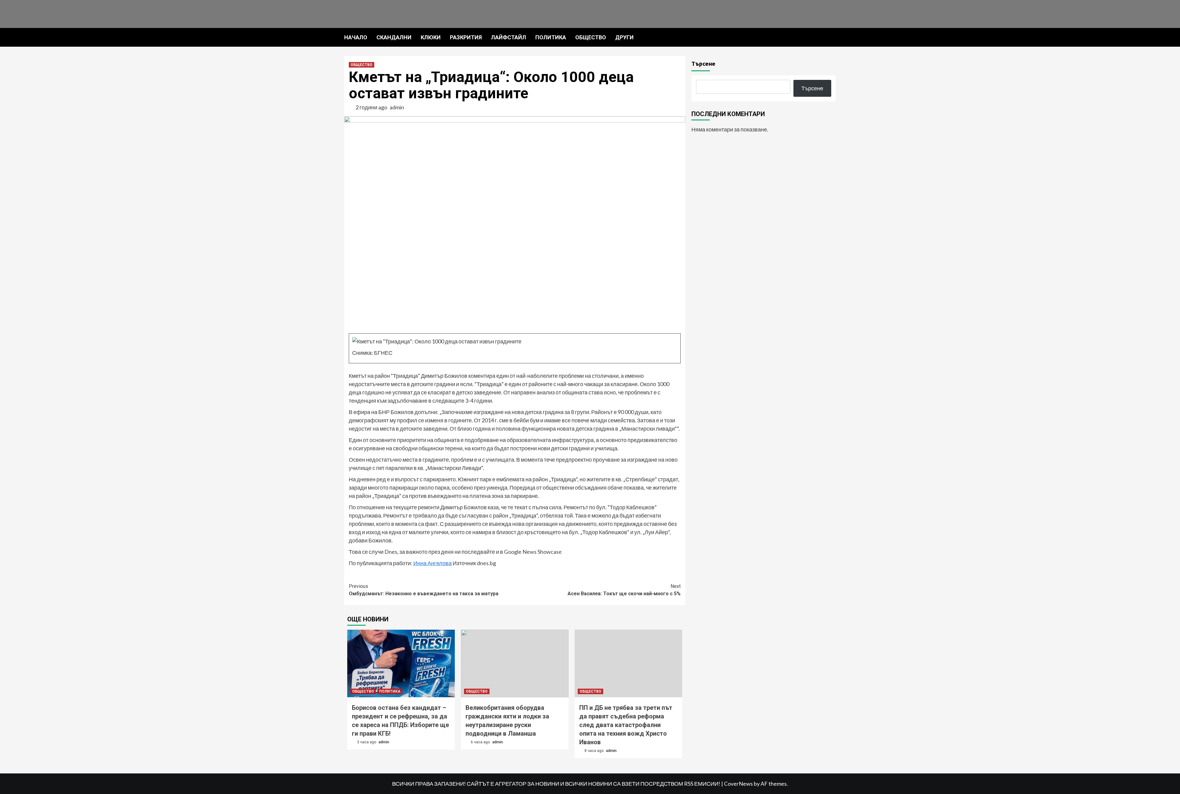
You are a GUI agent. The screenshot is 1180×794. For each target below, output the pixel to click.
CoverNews (738, 783)
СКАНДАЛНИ (393, 37)
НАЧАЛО (355, 37)
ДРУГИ (624, 37)
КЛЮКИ (431, 37)
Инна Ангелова (432, 563)
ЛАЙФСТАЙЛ (508, 37)
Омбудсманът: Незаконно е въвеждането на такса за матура (423, 589)
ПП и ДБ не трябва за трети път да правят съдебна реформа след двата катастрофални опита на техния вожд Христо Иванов (625, 725)
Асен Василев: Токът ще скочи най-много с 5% (624, 589)
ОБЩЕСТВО (590, 37)
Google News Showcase (533, 551)
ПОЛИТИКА (550, 37)
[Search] (832, 37)
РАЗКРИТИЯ (466, 37)
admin (397, 107)
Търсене (703, 63)
